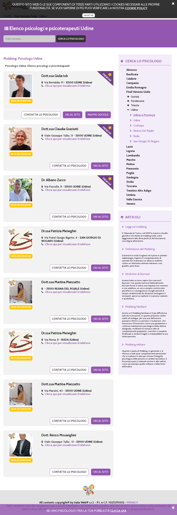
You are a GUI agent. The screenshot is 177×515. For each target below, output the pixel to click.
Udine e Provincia (144, 115)
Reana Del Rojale (143, 130)
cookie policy (136, 8)
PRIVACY (132, 502)
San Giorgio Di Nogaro (146, 141)
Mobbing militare (135, 344)
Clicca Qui (118, 510)
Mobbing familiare (136, 306)
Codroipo (138, 125)
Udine (136, 120)
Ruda (136, 136)
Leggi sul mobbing (136, 226)
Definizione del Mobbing (140, 249)
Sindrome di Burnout (137, 274)
